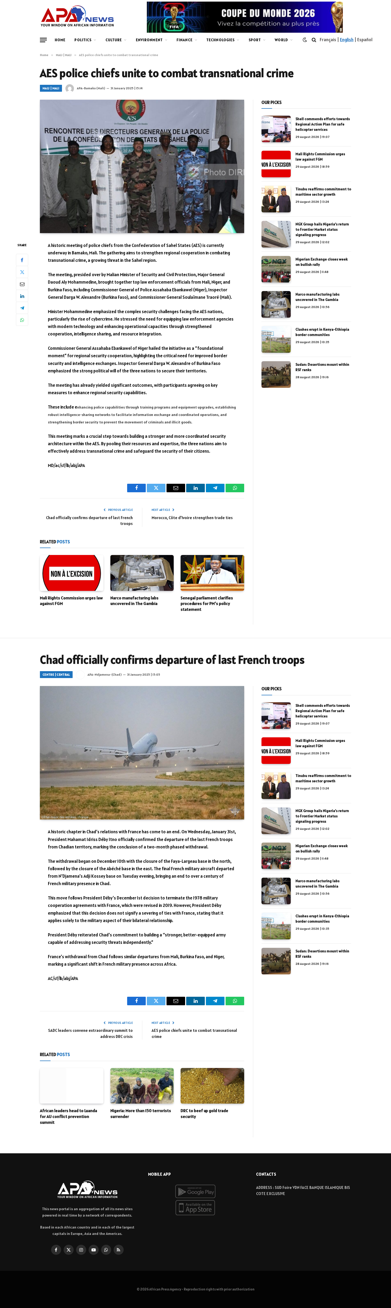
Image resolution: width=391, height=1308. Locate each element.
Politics (82, 39)
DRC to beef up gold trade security (204, 1113)
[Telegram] (22, 308)
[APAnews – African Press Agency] (77, 16)
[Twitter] (22, 272)
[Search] (314, 40)
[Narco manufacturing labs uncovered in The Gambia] (142, 573)
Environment (149, 39)
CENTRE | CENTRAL (56, 674)
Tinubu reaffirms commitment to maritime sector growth (323, 192)
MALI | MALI (51, 88)
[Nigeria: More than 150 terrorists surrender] (142, 1086)
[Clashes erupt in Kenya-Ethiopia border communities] (276, 339)
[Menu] (43, 40)
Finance (185, 39)
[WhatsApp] (22, 320)
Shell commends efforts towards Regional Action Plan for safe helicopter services (323, 124)
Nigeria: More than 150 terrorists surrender (140, 1113)
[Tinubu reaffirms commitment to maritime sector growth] (276, 199)
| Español (363, 40)
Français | (330, 40)
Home (60, 39)
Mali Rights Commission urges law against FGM (71, 600)
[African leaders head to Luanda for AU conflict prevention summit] (71, 1086)
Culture (114, 39)
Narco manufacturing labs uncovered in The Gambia (134, 600)
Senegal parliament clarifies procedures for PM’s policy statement (207, 603)
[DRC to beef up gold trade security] (212, 1086)
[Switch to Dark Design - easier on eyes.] (304, 39)
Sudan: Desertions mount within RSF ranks (322, 367)
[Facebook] (22, 260)
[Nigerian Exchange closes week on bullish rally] (276, 269)
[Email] (22, 284)
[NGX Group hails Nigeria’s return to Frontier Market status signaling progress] (276, 234)
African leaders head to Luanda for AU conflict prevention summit (68, 1116)
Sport (255, 39)
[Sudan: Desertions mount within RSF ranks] (276, 374)
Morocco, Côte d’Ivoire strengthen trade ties (192, 517)
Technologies (220, 39)
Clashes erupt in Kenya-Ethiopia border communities (322, 332)
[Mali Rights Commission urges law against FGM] (71, 573)
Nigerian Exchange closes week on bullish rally (322, 262)
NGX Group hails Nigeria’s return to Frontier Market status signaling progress (322, 229)
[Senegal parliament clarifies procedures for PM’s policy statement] (212, 573)
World (281, 39)
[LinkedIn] (22, 296)
